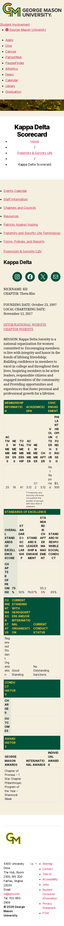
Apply (9, 40)
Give (8, 46)
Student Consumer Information (49, 894)
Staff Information (16, 199)
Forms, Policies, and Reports (24, 241)
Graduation (13, 92)
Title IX (46, 874)
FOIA (45, 913)
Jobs (45, 884)
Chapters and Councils (20, 208)
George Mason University (27, 30)
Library (10, 86)
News (9, 74)
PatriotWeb (13, 57)
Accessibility (50, 879)
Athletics (11, 69)
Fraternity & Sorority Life (34, 153)
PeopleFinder (14, 63)
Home (34, 141)
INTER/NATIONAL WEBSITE (25, 325)
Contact (47, 869)
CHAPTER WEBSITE (18, 329)
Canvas (10, 51)
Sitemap (47, 863)
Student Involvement (15, 24)
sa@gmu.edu (12, 894)
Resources (11, 216)
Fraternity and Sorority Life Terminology (32, 233)
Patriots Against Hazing (21, 224)
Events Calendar (15, 191)
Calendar (11, 80)
